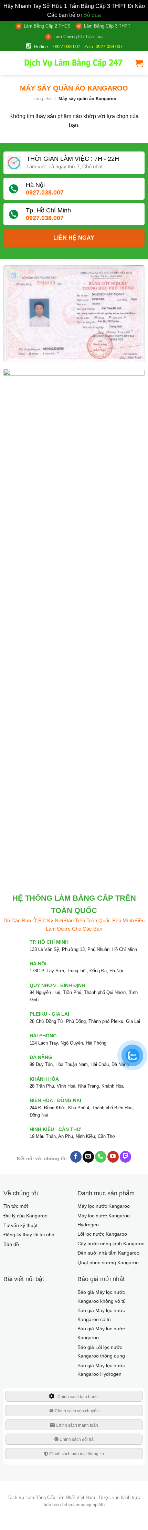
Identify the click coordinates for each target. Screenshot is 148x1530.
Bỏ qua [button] (92, 15)
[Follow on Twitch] (125, 1157)
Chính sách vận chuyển (76, 1410)
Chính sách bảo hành (77, 1396)
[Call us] (100, 1157)
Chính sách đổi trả (76, 1439)
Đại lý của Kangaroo (25, 1215)
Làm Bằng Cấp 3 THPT (107, 26)
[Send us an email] (88, 1157)
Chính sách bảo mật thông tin (76, 1454)
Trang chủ (42, 98)
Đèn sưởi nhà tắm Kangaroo (108, 1253)
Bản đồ (11, 1244)
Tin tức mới (15, 1206)
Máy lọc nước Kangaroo (103, 1206)
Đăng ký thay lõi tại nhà (28, 1234)
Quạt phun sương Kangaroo (108, 1262)
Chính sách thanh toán (76, 1425)
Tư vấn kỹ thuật (20, 1225)
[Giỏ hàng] (139, 63)
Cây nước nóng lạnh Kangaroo (111, 1243)
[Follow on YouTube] (113, 1157)
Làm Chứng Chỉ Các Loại (78, 36)
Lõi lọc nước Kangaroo (102, 1234)
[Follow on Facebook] (76, 1157)
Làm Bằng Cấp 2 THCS (47, 26)
